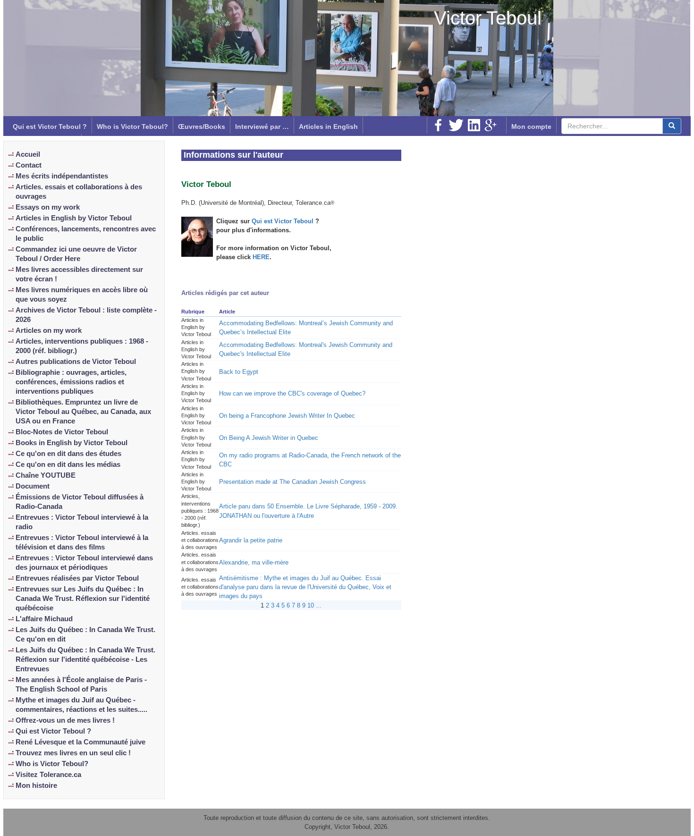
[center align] (671, 126)
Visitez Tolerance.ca (48, 774)
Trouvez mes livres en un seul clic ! (73, 753)
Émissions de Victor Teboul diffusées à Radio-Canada (80, 501)
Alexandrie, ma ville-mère (253, 562)
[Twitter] (456, 125)
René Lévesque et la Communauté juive (80, 742)
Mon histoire (36, 785)
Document (33, 486)
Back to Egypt (238, 371)
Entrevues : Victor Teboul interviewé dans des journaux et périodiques (84, 562)
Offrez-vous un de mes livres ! (65, 720)
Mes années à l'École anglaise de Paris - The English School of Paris (81, 684)
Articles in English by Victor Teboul (74, 218)
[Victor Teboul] (197, 236)
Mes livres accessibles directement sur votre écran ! (79, 274)
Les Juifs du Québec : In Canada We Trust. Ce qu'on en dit (85, 634)
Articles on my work (49, 330)
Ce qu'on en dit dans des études (68, 453)
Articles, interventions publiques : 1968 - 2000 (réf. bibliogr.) (82, 346)
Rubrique (192, 311)
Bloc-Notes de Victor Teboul (62, 432)
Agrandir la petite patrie (250, 540)
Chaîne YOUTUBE (46, 475)
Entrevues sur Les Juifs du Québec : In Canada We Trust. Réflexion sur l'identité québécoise (83, 598)
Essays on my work (48, 207)
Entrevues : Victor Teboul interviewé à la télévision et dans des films (82, 542)
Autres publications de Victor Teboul (76, 361)
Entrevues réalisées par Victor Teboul (77, 578)
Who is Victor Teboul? (132, 126)
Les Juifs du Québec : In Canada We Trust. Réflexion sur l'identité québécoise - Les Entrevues (85, 659)
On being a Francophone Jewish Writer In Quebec (287, 415)
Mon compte (531, 126)
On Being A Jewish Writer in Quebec (268, 437)
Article (227, 311)
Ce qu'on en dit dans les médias (68, 464)
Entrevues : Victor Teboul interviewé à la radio (82, 522)
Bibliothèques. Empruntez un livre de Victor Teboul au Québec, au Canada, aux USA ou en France (83, 411)
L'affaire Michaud (44, 619)
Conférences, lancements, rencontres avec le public (86, 233)
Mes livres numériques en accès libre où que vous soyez (82, 294)
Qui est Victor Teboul (283, 221)
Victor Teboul (488, 18)
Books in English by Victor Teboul (71, 443)
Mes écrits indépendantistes (62, 176)
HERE (261, 257)
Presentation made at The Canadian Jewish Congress (292, 481)
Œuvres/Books (201, 126)
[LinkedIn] (474, 125)
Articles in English (328, 126)
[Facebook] (438, 125)
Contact (29, 165)
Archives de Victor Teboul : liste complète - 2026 (86, 314)
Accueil (28, 154)
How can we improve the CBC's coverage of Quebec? (292, 393)
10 (310, 605)
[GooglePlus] (490, 125)
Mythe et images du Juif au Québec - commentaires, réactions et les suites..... (81, 704)
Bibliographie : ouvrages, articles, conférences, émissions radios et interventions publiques (71, 382)
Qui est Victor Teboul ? (50, 126)
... (319, 605)
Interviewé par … (262, 126)
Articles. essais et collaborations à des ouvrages (79, 191)
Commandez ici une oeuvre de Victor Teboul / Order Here (76, 253)
